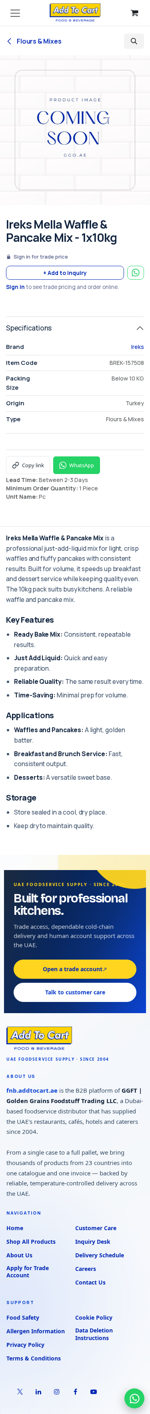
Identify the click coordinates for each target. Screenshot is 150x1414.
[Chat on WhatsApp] (134, 1398)
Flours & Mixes (39, 41)
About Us (19, 1255)
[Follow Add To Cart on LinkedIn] (38, 1391)
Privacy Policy (25, 1344)
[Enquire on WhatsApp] (135, 273)
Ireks (137, 347)
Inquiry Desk (92, 1241)
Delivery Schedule (99, 1255)
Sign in (15, 287)
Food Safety (22, 1317)
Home (14, 1228)
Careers (85, 1269)
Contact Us (90, 1282)
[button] (134, 41)
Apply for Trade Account (27, 1272)
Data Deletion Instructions (94, 1334)
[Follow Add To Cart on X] (20, 1391)
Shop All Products (31, 1241)
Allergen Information (35, 1331)
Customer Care (95, 1228)
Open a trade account (75, 969)
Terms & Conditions (33, 1358)
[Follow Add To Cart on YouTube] (93, 1391)
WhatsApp (81, 465)
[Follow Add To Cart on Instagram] (56, 1391)
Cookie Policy (93, 1317)
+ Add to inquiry (65, 273)
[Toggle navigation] (15, 12)
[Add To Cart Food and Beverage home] (75, 1039)
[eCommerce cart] (134, 12)
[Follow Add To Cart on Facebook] (75, 1391)
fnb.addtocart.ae (32, 1090)
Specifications (29, 328)
